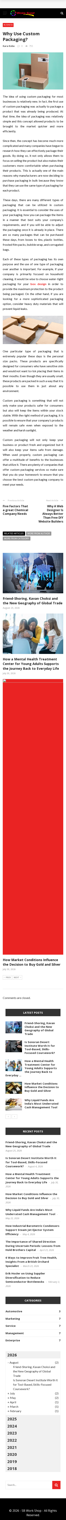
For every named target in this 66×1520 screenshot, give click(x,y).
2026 (12, 1355)
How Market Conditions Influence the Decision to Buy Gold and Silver (31, 962)
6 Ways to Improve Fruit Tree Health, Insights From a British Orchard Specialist (31, 1262)
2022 (12, 1440)
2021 (12, 1447)
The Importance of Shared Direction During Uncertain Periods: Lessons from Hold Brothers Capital (33, 1246)
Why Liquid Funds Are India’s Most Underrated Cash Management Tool (41, 1103)
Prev (8, 977)
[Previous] (8, 1116)
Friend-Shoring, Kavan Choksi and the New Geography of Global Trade (33, 600)
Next (16, 977)
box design (38, 284)
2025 (12, 1418)
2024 (12, 1426)
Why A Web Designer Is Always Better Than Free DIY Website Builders (50, 513)
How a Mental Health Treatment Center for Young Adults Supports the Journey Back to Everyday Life (31, 663)
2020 (12, 1454)
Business (8, 25)
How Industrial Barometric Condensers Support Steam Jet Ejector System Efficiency (32, 1230)
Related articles (14, 533)
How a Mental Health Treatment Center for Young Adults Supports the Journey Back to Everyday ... (31, 1068)
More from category (16, 538)
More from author (38, 533)
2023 (12, 1433)
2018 (12, 1468)
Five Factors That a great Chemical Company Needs (15, 510)
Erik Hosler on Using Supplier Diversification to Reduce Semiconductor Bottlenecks (25, 1277)
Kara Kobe (9, 46)
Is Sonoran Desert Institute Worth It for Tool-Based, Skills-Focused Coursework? (40, 1047)
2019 (12, 1461)
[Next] (14, 1116)
